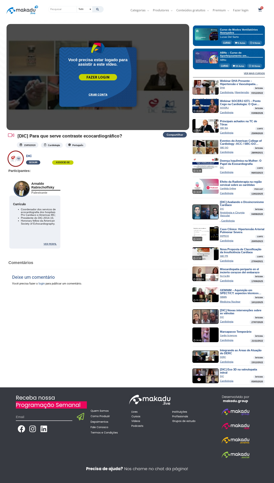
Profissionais (180, 416)
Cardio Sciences (228, 335)
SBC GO (224, 147)
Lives (134, 412)
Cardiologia (226, 92)
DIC (29, 156)
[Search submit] (98, 9)
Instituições (179, 412)
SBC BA (224, 128)
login (42, 283)
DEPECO (224, 236)
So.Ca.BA (225, 276)
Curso (227, 42)
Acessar (98, 77)
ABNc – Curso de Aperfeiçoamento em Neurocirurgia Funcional (235, 55)
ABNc (223, 59)
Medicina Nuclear (230, 301)
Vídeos (135, 421)
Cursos (135, 416)
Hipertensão (242, 92)
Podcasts (137, 426)
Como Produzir (100, 416)
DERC (223, 357)
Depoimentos (99, 422)
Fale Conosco (99, 427)
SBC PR (224, 256)
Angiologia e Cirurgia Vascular (232, 214)
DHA (222, 87)
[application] (147, 10)
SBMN (223, 297)
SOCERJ (224, 107)
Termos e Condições (104, 432)
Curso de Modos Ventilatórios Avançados (239, 31)
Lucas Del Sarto (229, 36)
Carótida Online (228, 188)
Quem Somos (100, 411)
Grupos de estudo (184, 421)
